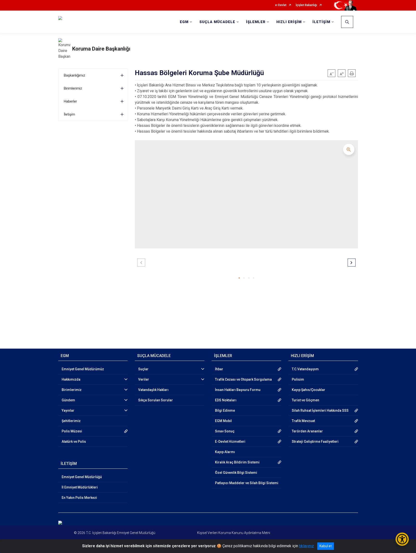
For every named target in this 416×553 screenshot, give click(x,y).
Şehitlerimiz (71, 421)
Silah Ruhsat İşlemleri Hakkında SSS (320, 410)
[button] (239, 278)
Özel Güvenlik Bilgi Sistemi (236, 473)
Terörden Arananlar (307, 431)
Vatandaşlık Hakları (153, 390)
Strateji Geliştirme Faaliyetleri (315, 441)
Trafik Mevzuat (303, 421)
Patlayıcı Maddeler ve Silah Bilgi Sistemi (246, 483)
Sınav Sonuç (224, 431)
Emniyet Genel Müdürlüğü (82, 477)
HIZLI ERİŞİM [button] (289, 22)
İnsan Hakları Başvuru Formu (237, 390)
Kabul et (325, 546)
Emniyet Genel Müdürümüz (83, 369)
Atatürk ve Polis (74, 441)
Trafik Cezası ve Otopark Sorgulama (243, 379)
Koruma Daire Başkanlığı (101, 49)
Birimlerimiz (73, 88)
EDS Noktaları (225, 400)
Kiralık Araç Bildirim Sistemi (237, 462)
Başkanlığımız (74, 75)
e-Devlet (280, 5)
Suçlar (143, 369)
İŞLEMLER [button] (256, 22)
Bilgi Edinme (225, 410)
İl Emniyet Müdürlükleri (80, 487)
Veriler (143, 379)
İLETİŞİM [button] (321, 22)
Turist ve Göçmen (305, 400)
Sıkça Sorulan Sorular (155, 400)
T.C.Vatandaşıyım (305, 369)
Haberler (70, 101)
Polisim (298, 379)
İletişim (69, 114)
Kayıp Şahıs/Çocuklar (308, 390)
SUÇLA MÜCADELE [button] (217, 22)
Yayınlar (68, 410)
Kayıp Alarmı (225, 452)
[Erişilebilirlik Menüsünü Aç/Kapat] (402, 539)
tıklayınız (306, 546)
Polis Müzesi (72, 431)
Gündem (68, 400)
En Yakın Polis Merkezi (79, 498)
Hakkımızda (71, 379)
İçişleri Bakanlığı (306, 5)
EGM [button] (184, 22)
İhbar (219, 369)
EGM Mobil (223, 421)
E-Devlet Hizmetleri (230, 441)
